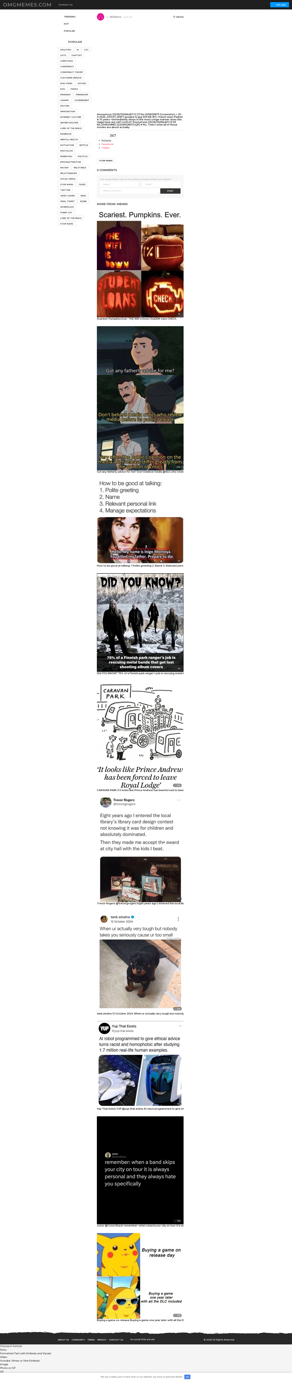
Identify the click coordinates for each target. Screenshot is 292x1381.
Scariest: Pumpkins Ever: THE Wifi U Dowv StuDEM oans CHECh (136, 318)
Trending (70, 16)
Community (78, 1340)
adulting (65, 49)
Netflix (83, 145)
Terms (91, 1340)
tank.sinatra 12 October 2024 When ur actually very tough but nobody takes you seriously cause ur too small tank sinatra (172, 1013)
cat (86, 49)
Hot (66, 23)
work (83, 201)
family (74, 89)
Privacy (101, 1340)
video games (67, 195)
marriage (65, 134)
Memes (122, 204)
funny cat (66, 212)
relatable (80, 167)
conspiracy (67, 66)
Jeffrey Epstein (69, 122)
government (81, 100)
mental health (69, 139)
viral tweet (67, 201)
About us (63, 1340)
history (65, 106)
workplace (67, 207)
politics (83, 156)
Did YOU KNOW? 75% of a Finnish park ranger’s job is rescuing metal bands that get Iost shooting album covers (166, 673)
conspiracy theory (71, 72)
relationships (68, 173)
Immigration (67, 111)
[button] (76, 5)
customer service (71, 77)
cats (63, 55)
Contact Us (66, 4)
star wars (106, 160)
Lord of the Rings (71, 128)
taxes (81, 184)
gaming (64, 100)
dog (62, 89)
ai (78, 49)
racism (64, 167)
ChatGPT (76, 55)
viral (83, 195)
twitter (65, 190)
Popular (69, 31)
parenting (66, 156)
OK (187, 1377)
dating (82, 83)
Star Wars (66, 184)
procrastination (70, 162)
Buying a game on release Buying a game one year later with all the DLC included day (150, 1320)
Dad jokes (66, 83)
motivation (67, 145)
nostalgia (66, 150)
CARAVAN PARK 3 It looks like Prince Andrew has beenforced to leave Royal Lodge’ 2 (150, 790)
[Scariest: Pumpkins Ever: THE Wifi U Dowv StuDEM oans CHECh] (140, 263)
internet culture (70, 117)
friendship (82, 94)
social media (68, 179)
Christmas (66, 61)
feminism (65, 94)
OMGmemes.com (27, 5)
